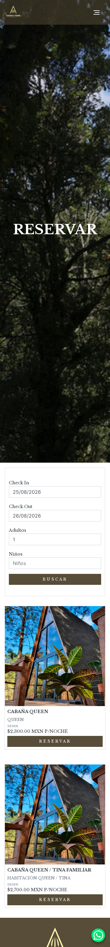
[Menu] (96, 12)
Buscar (55, 579)
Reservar (55, 741)
